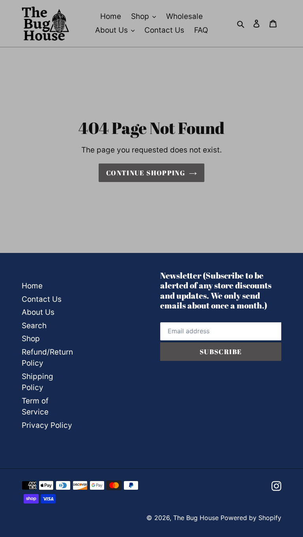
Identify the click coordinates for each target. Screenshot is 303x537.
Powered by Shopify (251, 518)
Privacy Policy (47, 425)
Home (32, 285)
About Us (38, 312)
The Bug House (196, 518)
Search (34, 325)
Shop (31, 338)
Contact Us (42, 299)
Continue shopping (145, 172)
